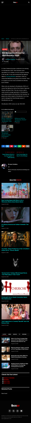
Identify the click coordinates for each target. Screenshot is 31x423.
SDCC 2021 (7, 381)
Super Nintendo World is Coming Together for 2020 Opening (8, 156)
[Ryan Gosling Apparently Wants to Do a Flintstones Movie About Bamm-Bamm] (15, 190)
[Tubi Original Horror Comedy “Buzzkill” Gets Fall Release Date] (15, 311)
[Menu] (2, 2)
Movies (5, 49)
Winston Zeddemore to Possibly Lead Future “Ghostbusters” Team (7, 120)
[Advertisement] (15, 21)
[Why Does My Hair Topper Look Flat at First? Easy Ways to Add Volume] (6, 349)
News (9, 334)
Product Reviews (9, 378)
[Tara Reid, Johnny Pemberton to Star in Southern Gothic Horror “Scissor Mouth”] (15, 239)
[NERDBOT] (15, 2)
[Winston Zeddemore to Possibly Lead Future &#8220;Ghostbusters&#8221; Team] (7, 114)
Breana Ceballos (11, 59)
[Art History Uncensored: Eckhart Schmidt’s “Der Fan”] (15, 215)
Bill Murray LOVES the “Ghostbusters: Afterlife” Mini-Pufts (20, 120)
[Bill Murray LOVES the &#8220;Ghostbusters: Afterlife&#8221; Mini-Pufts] (20, 114)
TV (19, 334)
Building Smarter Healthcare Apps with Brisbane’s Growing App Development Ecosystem (19, 365)
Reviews (24, 334)
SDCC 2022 (7, 383)
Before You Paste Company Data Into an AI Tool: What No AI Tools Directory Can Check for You (19, 340)
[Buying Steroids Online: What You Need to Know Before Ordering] (6, 357)
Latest (4, 334)
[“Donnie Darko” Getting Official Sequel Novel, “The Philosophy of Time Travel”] (15, 263)
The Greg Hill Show (11, 76)
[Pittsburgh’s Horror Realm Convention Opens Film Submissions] (15, 287)
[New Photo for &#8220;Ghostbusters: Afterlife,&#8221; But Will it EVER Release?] (7, 128)
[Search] (28, 2)
